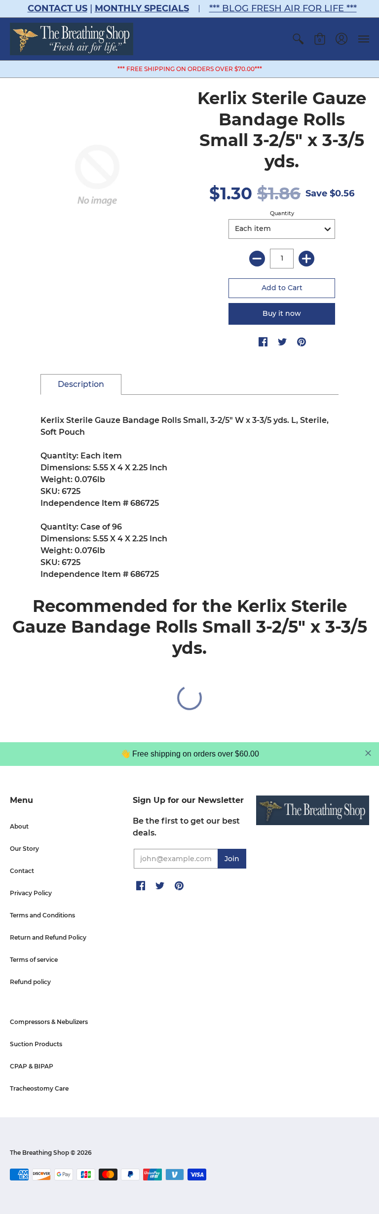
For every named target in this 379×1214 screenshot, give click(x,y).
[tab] (80, 384)
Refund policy (30, 982)
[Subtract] (257, 258)
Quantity (282, 213)
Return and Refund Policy (48, 937)
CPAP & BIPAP (31, 1066)
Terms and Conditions (42, 915)
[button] (298, 39)
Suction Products (36, 1044)
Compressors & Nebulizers (49, 1021)
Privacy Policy (31, 893)
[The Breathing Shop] (71, 39)
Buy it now (282, 313)
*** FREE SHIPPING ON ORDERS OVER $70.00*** (189, 69)
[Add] (306, 258)
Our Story (24, 848)
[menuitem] (298, 39)
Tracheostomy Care (39, 1088)
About (19, 826)
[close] (368, 753)
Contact (22, 870)
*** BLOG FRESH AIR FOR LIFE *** (283, 8)
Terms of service (34, 959)
